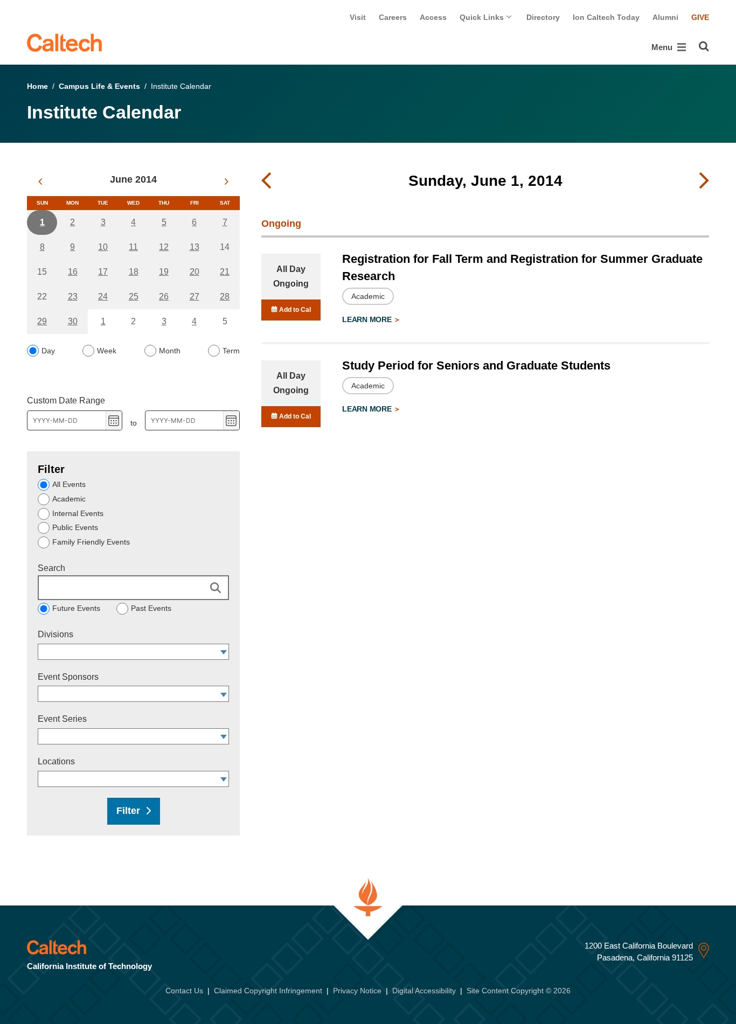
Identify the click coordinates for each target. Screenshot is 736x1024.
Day (48, 350)
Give (700, 17)
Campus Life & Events (99, 86)
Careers (393, 17)
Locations (56, 761)
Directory (543, 17)
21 (225, 271)
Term (231, 350)
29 (42, 321)
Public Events (75, 527)
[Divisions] (224, 652)
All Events (69, 484)
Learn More (367, 319)
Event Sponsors (68, 676)
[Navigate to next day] (704, 181)
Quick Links (483, 17)
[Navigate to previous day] (266, 181)
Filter (128, 810)
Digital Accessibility (424, 990)
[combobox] (128, 652)
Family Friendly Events (91, 542)
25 (133, 296)
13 (194, 247)
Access (433, 17)
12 (164, 247)
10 (103, 247)
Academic (69, 498)
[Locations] (224, 779)
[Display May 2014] (40, 181)
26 (164, 296)
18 (133, 271)
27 (194, 296)
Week (106, 350)
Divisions (55, 634)
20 (194, 271)
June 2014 (133, 179)
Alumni (665, 17)
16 (73, 271)
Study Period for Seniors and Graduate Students (476, 365)
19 (164, 271)
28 (225, 296)
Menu (663, 47)
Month (169, 350)
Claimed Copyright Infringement (268, 990)
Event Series (62, 718)
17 (103, 271)
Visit (358, 17)
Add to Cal (294, 310)
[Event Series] (224, 736)
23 (73, 296)
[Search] (704, 46)
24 (103, 296)
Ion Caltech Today (606, 17)
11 (133, 247)
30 (73, 321)
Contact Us (184, 990)
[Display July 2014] (226, 181)
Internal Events (77, 513)
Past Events (151, 608)
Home (37, 86)
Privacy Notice (357, 990)
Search (51, 568)
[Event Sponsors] (224, 694)
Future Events (76, 608)
